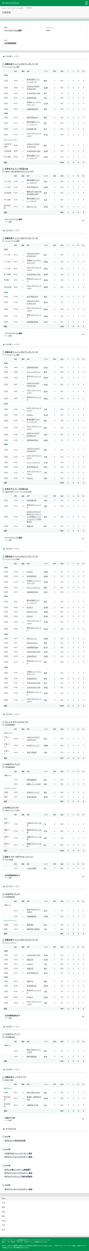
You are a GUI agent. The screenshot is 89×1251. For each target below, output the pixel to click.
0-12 (45, 738)
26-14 (46, 309)
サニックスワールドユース (16, 722)
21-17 (46, 629)
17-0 (45, 831)
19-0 (45, 587)
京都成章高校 (32, 916)
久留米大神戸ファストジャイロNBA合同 (18, 492)
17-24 (46, 960)
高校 (3, 1207)
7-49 (45, 500)
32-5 (45, 780)
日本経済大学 (32, 678)
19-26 (46, 262)
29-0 (45, 109)
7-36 (45, 409)
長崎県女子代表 (32, 1105)
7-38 (45, 457)
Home (3, 8)
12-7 (45, 129)
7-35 (45, 473)
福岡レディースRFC (34, 784)
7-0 (45, 824)
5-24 (45, 200)
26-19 (46, 274)
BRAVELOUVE (32, 612)
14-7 (45, 123)
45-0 (45, 1056)
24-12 (46, 687)
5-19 (45, 434)
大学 (3, 1203)
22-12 (46, 652)
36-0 (45, 117)
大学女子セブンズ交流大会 (16, 169)
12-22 (46, 955)
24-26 (46, 572)
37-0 (45, 193)
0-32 (45, 1092)
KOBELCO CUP (11, 807)
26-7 (45, 145)
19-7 (45, 450)
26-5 (45, 784)
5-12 (45, 1105)
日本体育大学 (32, 98)
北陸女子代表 (8, 1080)
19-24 (46, 280)
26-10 (46, 377)
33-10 (46, 638)
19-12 (46, 269)
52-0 (45, 1051)
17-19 (46, 415)
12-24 (46, 1098)
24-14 (46, 316)
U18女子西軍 (8, 860)
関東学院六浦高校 (33, 929)
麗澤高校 (30, 925)
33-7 (45, 93)
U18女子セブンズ (12, 764)
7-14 (45, 964)
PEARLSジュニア (33, 745)
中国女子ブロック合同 (11, 810)
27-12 (46, 322)
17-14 (46, 103)
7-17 (45, 929)
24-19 (46, 440)
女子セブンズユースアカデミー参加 (18, 1157)
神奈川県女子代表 (33, 1092)
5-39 (45, 506)
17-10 (46, 916)
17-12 (46, 135)
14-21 (46, 391)
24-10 (46, 612)
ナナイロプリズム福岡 (15, 8)
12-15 (46, 973)
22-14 (46, 616)
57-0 (45, 911)
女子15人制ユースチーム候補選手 (18, 1170)
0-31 (45, 428)
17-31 (46, 207)
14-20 (46, 88)
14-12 (46, 384)
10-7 (45, 526)
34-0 (45, 643)
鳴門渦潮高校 (32, 780)
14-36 (46, 576)
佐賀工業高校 (32, 752)
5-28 (45, 991)
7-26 (45, 700)
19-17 (46, 302)
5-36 (45, 478)
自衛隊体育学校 (32, 109)
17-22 (46, 157)
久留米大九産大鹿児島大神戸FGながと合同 (19, 171)
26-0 (45, 372)
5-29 (45, 1003)
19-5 (45, 792)
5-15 (45, 662)
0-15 (45, 683)
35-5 (45, 602)
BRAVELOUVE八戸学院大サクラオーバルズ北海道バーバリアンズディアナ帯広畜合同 (34, 517)
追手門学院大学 (32, 117)
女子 (3, 1230)
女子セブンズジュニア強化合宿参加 (18, 1176)
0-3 (45, 845)
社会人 (4, 1221)
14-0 (45, 838)
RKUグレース (32, 207)
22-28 (46, 607)
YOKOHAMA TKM (33, 93)
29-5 (45, 420)
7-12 (45, 98)
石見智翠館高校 (10, 43)
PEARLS (30, 415)
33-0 (45, 678)
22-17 (46, 647)
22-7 (45, 255)
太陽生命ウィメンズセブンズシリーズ (21, 64)
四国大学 (30, 526)
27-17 (46, 592)
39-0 (45, 297)
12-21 (46, 367)
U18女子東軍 (31, 868)
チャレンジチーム (33, 372)
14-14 (46, 582)
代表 (3, 1212)
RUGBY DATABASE (10, 3)
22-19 (46, 187)
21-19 (46, 151)
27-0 (45, 467)
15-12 (46, 997)
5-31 (45, 181)
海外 (3, 1216)
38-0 (45, 81)
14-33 (46, 656)
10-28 (46, 745)
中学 (3, 1225)
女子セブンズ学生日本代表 (15, 1141)
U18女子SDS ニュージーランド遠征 (18, 1153)
